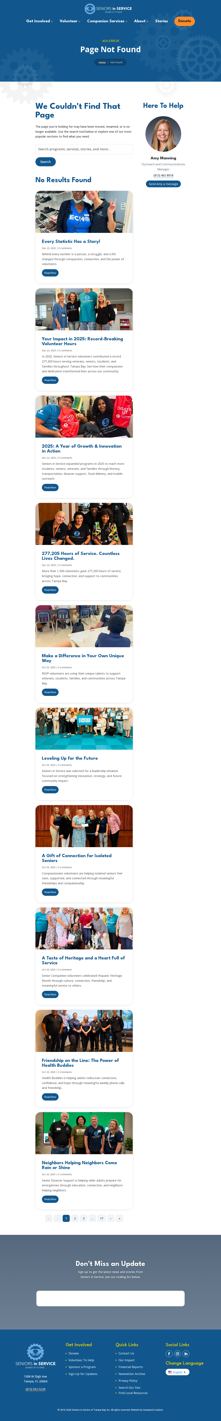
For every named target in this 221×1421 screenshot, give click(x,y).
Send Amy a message (163, 184)
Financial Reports (131, 1367)
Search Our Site (129, 1387)
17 (101, 1218)
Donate (74, 1353)
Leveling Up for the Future (70, 758)
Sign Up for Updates (83, 1374)
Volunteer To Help (81, 1360)
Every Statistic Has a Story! (71, 241)
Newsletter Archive (132, 1374)
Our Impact (127, 1360)
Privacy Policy (128, 1381)
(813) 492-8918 (163, 175)
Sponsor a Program (82, 1367)
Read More (50, 272)
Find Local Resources (133, 1393)
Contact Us (126, 1353)
